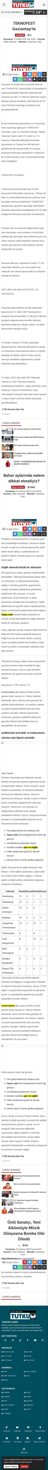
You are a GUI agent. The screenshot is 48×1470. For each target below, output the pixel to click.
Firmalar (17, 1442)
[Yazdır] (29, 79)
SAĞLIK (5, 1409)
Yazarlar (6, 1431)
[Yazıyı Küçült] (39, 79)
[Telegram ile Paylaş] (29, 74)
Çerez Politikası (30, 1371)
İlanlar (27, 1442)
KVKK (5, 1371)
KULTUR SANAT (8, 1405)
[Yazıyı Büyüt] (44, 79)
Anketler (6, 1442)
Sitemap (24, 1452)
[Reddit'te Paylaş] (34, 74)
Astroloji (28, 1356)
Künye (27, 1376)
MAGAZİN (28, 1401)
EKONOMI (6, 1397)
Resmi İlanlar (39, 1442)
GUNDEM (6, 1392)
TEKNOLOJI (29, 1405)
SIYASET (28, 1397)
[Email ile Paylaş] (24, 79)
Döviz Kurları (29, 1360)
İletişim (5, 1380)
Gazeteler (29, 1352)
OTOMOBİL (7, 1413)
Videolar (17, 1431)
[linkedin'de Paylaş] (15, 79)
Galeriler (28, 1431)
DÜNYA (28, 1392)
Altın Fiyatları (7, 1360)
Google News (12, 74)
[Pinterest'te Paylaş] (24, 74)
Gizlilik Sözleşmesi (9, 1376)
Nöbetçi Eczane (8, 1352)
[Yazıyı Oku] (34, 79)
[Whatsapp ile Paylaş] (20, 79)
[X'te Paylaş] (44, 74)
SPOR (5, 1401)
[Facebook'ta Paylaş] (39, 74)
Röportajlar (40, 1431)
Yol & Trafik (7, 1356)
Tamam (24, 1466)
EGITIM (27, 1409)
